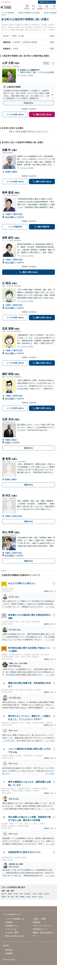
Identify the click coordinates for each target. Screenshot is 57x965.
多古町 (23, 70)
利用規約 (36, 922)
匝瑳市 (46, 894)
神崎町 (22, 897)
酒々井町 (11, 897)
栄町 (17, 897)
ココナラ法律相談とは (14, 919)
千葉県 (7, 214)
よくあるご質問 (11, 932)
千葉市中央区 (17, 214)
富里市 (40, 894)
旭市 (21, 894)
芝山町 (40, 897)
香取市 (14, 440)
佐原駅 (7, 443)
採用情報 (9, 953)
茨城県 (7, 172)
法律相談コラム (11, 926)
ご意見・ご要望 (39, 919)
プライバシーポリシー (42, 926)
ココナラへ (7, 2)
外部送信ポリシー (40, 929)
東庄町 (34, 897)
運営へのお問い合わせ (14, 936)
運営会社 (9, 950)
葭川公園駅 (9, 217)
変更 (52, 36)
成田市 (10, 894)
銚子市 (4, 894)
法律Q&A (9, 922)
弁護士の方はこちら (47, 2)
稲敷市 (14, 172)
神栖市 (14, 479)
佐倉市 (16, 894)
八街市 (34, 894)
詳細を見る (28, 448)
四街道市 (27, 894)
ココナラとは (10, 929)
